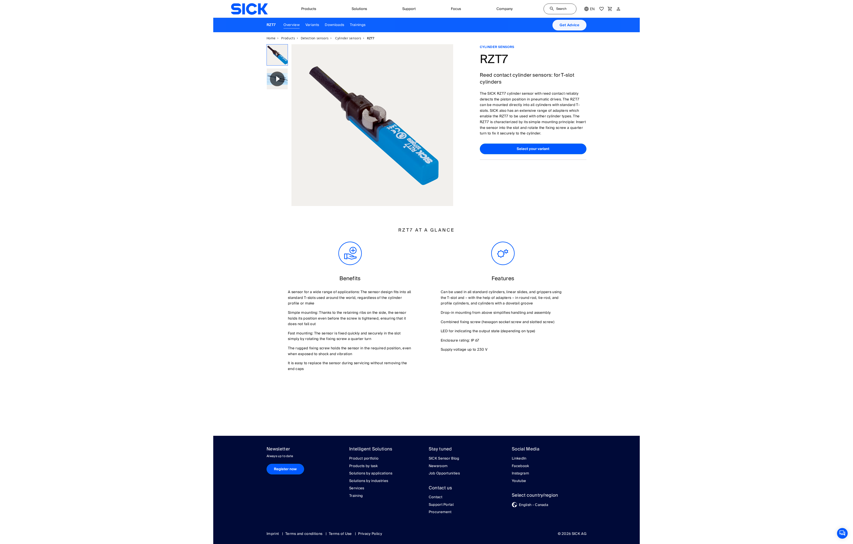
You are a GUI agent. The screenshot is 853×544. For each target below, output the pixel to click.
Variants (312, 25)
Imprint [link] (273, 534)
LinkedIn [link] (519, 459)
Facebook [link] (520, 466)
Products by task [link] (363, 466)
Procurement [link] (440, 512)
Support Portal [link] (441, 505)
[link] (249, 9)
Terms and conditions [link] (304, 534)
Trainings (357, 25)
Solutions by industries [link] (368, 481)
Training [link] (356, 496)
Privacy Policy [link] (370, 534)
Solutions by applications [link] (370, 473)
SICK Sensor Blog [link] (444, 459)
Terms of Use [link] (341, 534)
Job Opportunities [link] (444, 473)
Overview (291, 25)
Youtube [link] (519, 481)
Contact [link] (435, 497)
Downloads (334, 25)
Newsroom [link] (438, 466)
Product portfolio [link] (364, 459)
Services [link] (356, 488)
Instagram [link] (520, 473)
